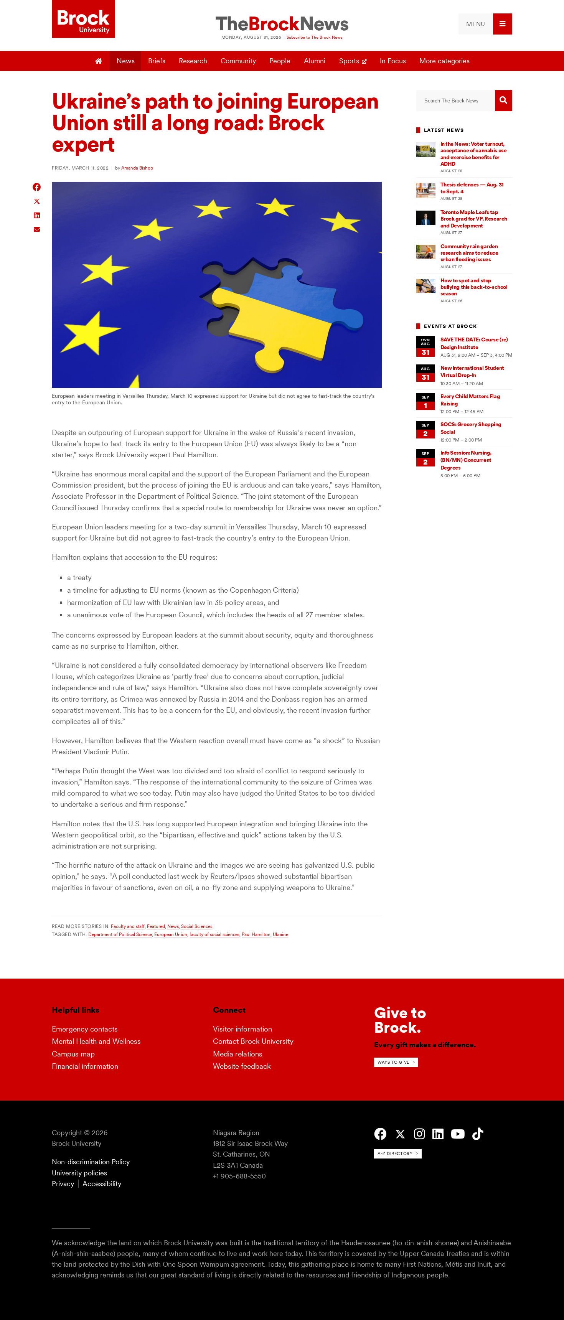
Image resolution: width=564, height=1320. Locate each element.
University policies (79, 1173)
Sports (349, 61)
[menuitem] (485, 24)
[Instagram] (419, 1134)
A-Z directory (395, 1153)
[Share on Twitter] (37, 200)
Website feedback (242, 1066)
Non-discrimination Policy (91, 1162)
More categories (444, 61)
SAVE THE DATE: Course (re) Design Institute (474, 343)
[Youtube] (458, 1134)
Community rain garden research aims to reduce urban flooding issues (469, 253)
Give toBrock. (400, 1020)
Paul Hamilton (256, 934)
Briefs (156, 61)
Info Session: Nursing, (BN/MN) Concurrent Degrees (466, 460)
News (126, 61)
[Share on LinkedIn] (37, 214)
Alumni (314, 61)
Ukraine (280, 934)
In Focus (393, 61)
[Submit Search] (503, 100)
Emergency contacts (85, 1029)
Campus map (73, 1054)
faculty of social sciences (214, 934)
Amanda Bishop (137, 168)
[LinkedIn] (438, 1134)
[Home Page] (99, 61)
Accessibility (101, 1184)
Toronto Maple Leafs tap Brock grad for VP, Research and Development (473, 219)
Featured (156, 926)
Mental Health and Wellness (96, 1041)
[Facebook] (380, 1134)
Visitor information (242, 1029)
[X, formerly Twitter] (400, 1134)
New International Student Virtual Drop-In (472, 371)
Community (238, 61)
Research (193, 61)
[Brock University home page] (83, 19)
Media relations (237, 1054)
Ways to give (393, 1062)
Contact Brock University (253, 1041)
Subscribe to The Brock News (315, 37)
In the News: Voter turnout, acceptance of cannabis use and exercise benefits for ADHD (473, 153)
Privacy (63, 1184)
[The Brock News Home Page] (282, 24)
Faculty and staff (128, 926)
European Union (170, 934)
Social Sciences (196, 926)
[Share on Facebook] (37, 187)
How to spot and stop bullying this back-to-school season (474, 287)
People (279, 61)
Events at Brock (450, 326)
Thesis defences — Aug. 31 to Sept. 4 (472, 187)
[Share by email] (37, 228)
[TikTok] (477, 1134)
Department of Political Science (120, 934)
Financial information (85, 1066)
